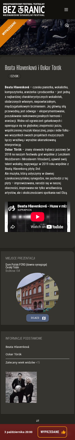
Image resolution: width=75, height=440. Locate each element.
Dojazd (38, 318)
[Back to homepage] (32, 9)
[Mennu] (66, 9)
